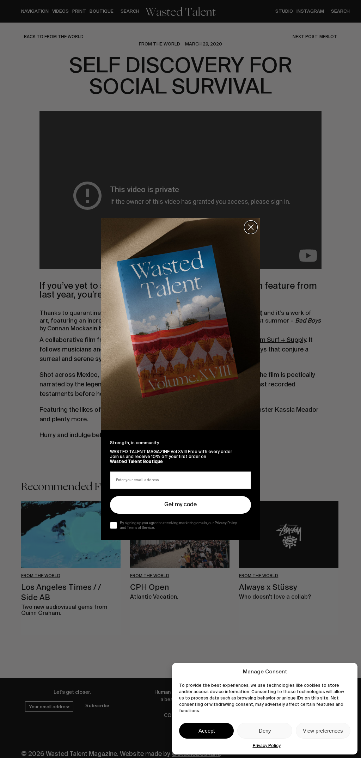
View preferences (323, 731)
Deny (265, 731)
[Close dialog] (251, 227)
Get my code (180, 505)
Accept (206, 731)
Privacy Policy (267, 745)
